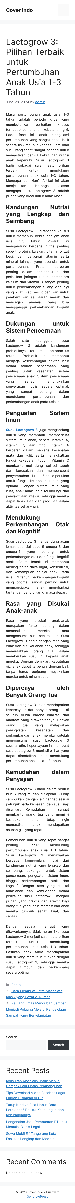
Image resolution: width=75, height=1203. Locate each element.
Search (11, 1037)
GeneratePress (37, 1196)
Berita (16, 985)
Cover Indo (19, 10)
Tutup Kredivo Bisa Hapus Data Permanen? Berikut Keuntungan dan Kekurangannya (35, 1110)
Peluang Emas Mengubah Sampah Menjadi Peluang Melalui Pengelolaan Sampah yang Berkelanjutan (36, 1009)
